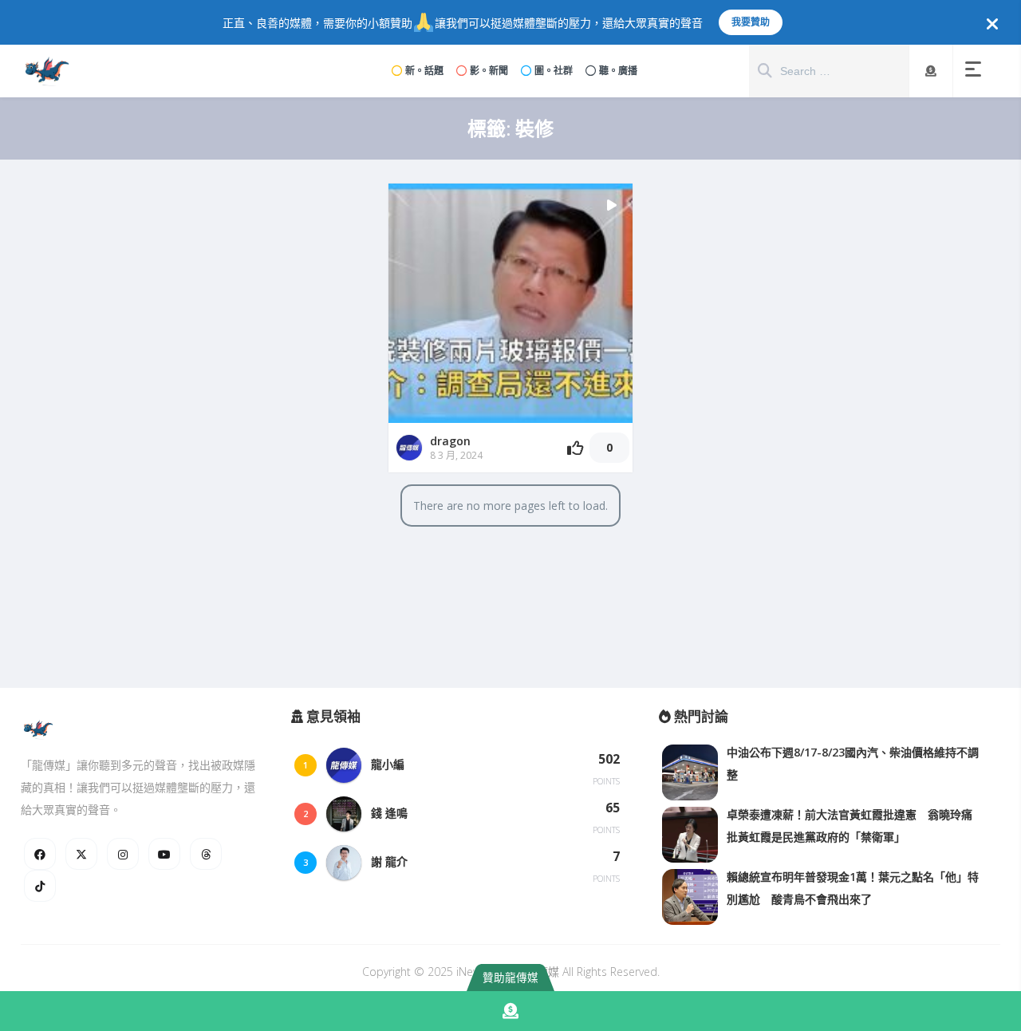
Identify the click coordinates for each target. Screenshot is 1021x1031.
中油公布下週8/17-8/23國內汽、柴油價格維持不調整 (853, 763)
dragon (450, 441)
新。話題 (424, 70)
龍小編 (387, 764)
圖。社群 (553, 70)
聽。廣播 (618, 70)
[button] (976, 71)
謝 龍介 (389, 861)
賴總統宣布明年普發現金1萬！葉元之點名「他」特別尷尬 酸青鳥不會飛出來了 (853, 888)
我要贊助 (750, 22)
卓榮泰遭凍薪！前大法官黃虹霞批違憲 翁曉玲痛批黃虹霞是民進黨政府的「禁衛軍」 (849, 825)
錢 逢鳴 (389, 812)
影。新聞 (489, 70)
